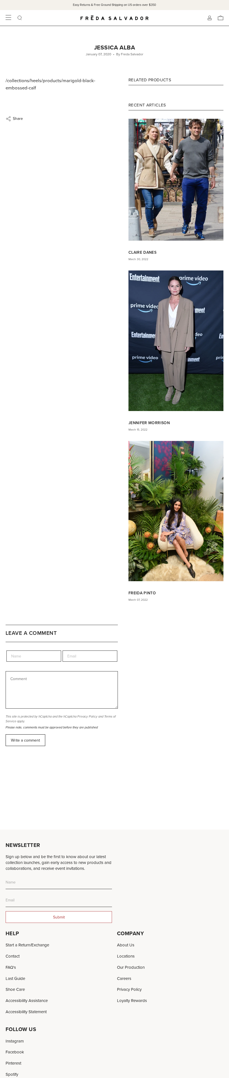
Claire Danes (142, 252)
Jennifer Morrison (149, 423)
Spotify (12, 1074)
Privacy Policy (87, 716)
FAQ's (11, 967)
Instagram (15, 1041)
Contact (13, 956)
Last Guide (15, 978)
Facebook (15, 1052)
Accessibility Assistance (27, 1000)
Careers (124, 978)
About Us (125, 945)
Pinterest (13, 1063)
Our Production (131, 967)
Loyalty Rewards (132, 1000)
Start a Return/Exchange (27, 945)
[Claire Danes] (175, 180)
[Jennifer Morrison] (175, 340)
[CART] (220, 17)
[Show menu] (8, 17)
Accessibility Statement (26, 1012)
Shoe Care (15, 989)
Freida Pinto (142, 593)
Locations (126, 956)
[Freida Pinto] (175, 511)
